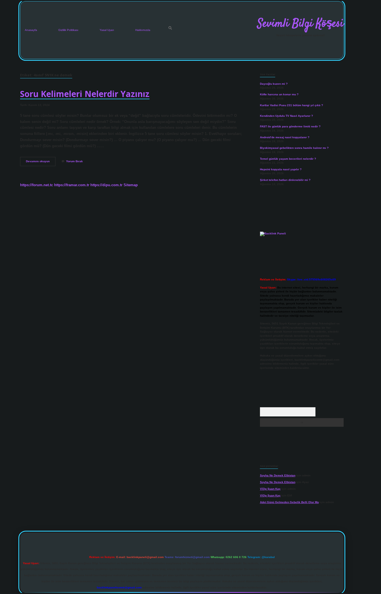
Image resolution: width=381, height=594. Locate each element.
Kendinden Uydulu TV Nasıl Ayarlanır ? (286, 115)
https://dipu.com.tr (106, 185)
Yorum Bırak (74, 161)
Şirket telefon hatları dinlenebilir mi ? (285, 179)
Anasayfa (31, 29)
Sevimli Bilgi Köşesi (300, 24)
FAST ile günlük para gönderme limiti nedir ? (290, 126)
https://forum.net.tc (36, 185)
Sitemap (131, 185)
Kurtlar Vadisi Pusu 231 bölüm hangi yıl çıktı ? (291, 105)
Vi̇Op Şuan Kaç (270, 488)
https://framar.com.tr (71, 185)
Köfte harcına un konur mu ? (279, 94)
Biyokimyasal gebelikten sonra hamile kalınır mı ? (294, 147)
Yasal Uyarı (107, 29)
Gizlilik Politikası (68, 29)
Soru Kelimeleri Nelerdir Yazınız (84, 94)
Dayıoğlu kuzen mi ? (274, 83)
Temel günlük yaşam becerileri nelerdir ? (288, 158)
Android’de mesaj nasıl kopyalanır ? (284, 137)
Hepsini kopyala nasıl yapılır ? (281, 169)
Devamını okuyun (41, 162)
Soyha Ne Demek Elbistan (277, 475)
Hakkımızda (142, 29)
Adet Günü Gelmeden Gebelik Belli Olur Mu (289, 502)
